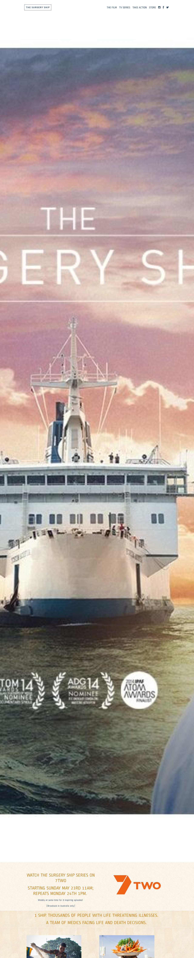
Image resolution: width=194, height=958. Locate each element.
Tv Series (124, 7)
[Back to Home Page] (37, 7)
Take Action (139, 7)
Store (152, 7)
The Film (112, 7)
